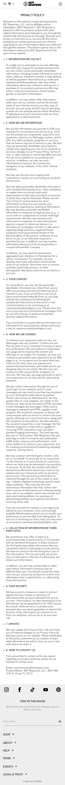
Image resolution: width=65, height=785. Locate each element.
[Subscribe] (59, 721)
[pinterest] (58, 689)
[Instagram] (6, 689)
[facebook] (19, 689)
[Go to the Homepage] (33, 4)
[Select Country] (11, 3)
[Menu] (5, 4)
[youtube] (45, 689)
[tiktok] (32, 689)
